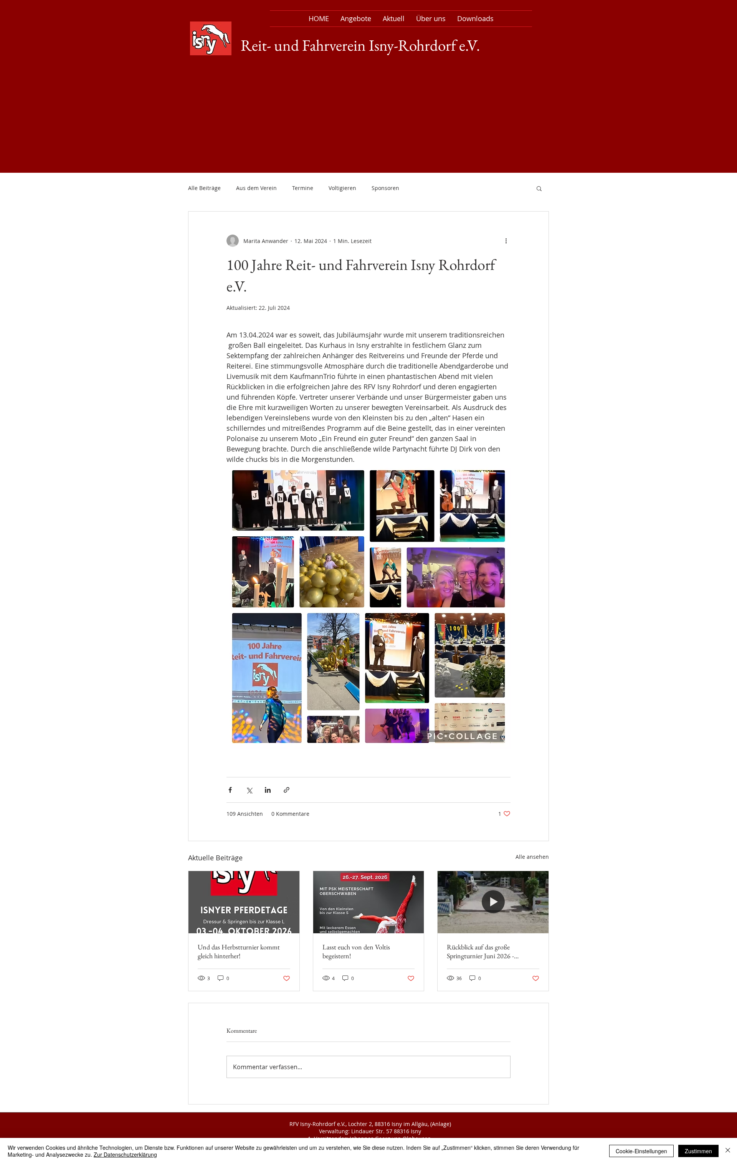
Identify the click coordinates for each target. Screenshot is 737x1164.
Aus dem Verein (256, 188)
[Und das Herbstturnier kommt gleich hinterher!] (243, 902)
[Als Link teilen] (286, 790)
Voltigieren (342, 188)
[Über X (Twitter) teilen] (249, 790)
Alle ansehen (532, 856)
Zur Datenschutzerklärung (125, 1154)
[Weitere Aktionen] (506, 240)
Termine (302, 188)
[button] (539, 188)
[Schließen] (727, 1151)
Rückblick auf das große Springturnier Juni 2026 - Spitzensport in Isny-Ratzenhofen (492, 951)
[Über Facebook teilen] (230, 790)
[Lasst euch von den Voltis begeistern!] (368, 902)
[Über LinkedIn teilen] (267, 790)
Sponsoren (385, 188)
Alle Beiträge (204, 188)
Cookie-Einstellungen (641, 1151)
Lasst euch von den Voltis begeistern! (356, 951)
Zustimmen (698, 1151)
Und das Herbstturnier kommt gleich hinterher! (239, 951)
